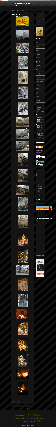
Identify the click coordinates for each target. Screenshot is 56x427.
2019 (38, 174)
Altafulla (37, 47)
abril (38, 185)
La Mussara (37, 76)
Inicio (23, 406)
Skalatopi (38, 124)
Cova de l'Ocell (38, 61)
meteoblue (37, 220)
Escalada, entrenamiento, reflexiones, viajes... (40, 133)
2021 (38, 172)
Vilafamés (37, 101)
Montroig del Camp (38, 89)
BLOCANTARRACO (20, 3)
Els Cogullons (22, 10)
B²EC (38, 114)
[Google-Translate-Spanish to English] (42, 151)
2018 (38, 175)
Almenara (37, 46)
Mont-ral (17, 10)
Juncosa (37, 70)
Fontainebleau (38, 66)
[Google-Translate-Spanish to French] (38, 151)
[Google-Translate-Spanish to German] (40, 151)
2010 (38, 181)
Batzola (37, 50)
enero (39, 192)
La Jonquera (38, 73)
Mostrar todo (43, 138)
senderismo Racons (39, 256)
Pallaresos (37, 92)
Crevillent (37, 62)
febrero (39, 191)
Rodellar (37, 93)
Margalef (37, 85)
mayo (38, 184)
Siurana (13, 10)
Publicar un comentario (15, 402)
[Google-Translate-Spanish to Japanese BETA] (41, 151)
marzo (39, 190)
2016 (38, 176)
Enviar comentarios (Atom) (24, 408)
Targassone (37, 97)
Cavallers (37, 54)
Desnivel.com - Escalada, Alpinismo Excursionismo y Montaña (40, 108)
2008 (38, 195)
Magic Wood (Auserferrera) (39, 81)
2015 (38, 177)
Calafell (37, 53)
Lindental (37, 80)
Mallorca (37, 84)
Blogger (33, 425)
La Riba (37, 77)
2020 (38, 173)
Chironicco (37, 57)
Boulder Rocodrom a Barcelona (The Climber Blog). (40, 117)
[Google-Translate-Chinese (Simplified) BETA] (37, 151)
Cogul (37, 58)
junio (38, 183)
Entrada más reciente (15, 406)
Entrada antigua (31, 406)
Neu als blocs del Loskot (40, 188)
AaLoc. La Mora (38, 39)
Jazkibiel (37, 69)
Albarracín (37, 43)
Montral (37, 88)
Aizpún (37, 42)
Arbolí (37, 49)
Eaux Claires (38, 65)
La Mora (37, 74)
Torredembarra (38, 100)
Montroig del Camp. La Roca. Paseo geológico (39, 255)
